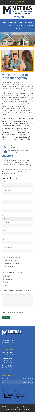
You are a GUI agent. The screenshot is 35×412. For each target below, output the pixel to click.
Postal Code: (6, 222)
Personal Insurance (11, 261)
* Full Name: (6, 182)
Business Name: (7, 190)
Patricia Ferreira (7, 362)
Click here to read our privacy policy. (13, 312)
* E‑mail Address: (7, 248)
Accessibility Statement (12, 409)
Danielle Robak (6, 360)
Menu (20, 17)
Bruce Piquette (6, 368)
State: (3, 216)
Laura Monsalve (7, 370)
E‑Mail (7, 276)
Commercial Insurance (12, 264)
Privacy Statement (24, 409)
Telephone (8, 279)
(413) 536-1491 (7, 352)
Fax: (3, 239)
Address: (4, 199)
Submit (6, 317)
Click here (11, 146)
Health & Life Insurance (12, 267)
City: (3, 207)
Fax (6, 282)
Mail (6, 285)
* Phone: (4, 231)
